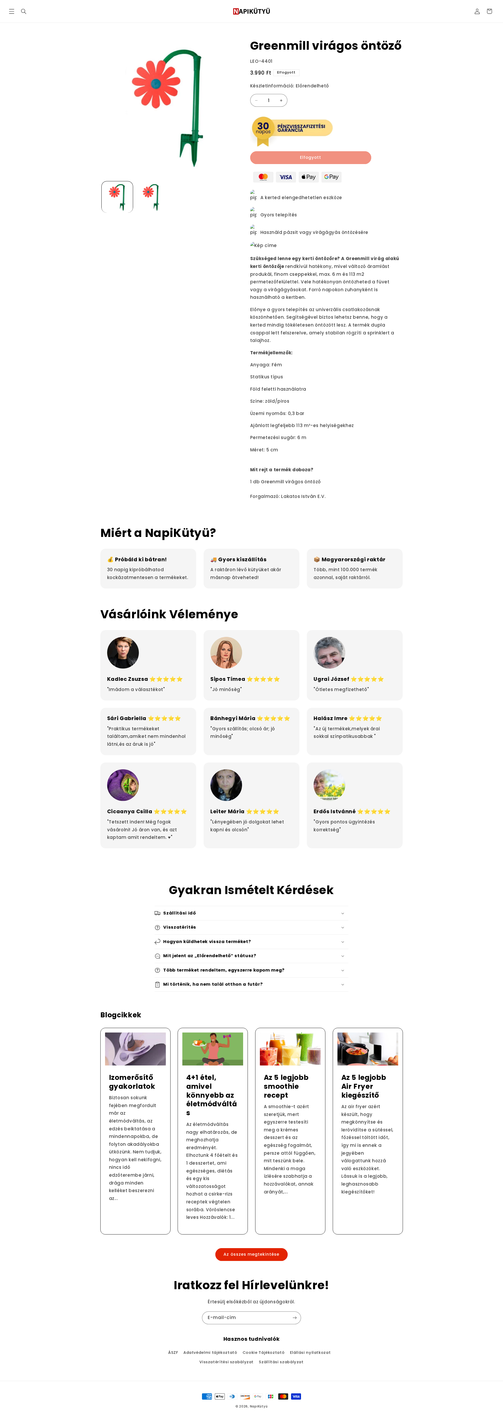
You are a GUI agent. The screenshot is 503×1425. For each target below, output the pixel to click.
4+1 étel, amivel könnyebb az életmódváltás (211, 1095)
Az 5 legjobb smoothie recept (286, 1086)
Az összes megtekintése (251, 1255)
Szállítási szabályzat (281, 1362)
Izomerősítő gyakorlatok (132, 1082)
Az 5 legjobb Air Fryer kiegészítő (363, 1086)
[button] (12, 11)
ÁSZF (173, 1352)
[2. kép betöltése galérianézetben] (151, 197)
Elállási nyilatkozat (310, 1352)
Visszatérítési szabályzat (226, 1362)
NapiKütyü (259, 1406)
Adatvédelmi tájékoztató (210, 1352)
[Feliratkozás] (295, 1317)
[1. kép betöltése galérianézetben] (117, 197)
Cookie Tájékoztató (264, 1352)
